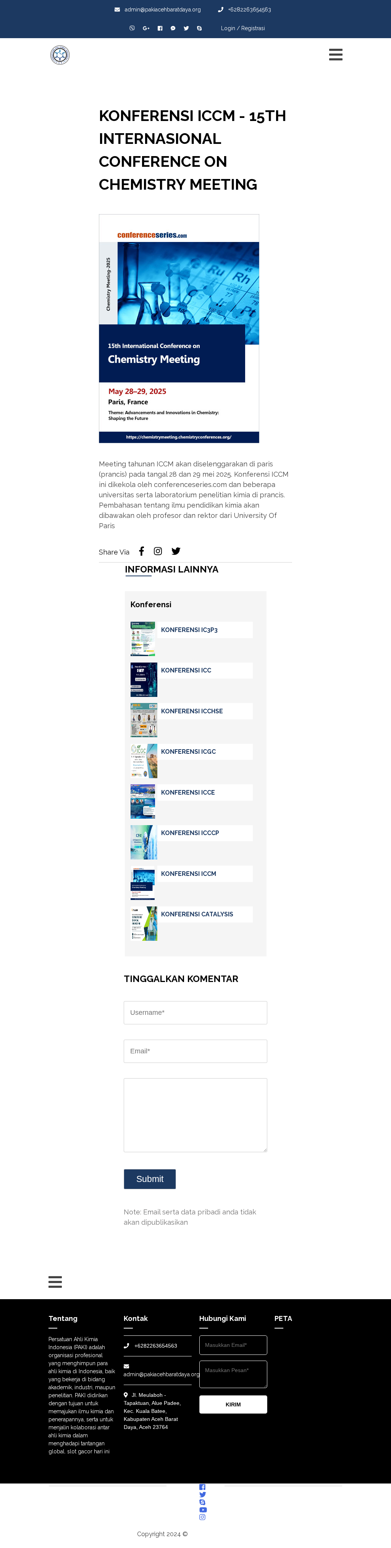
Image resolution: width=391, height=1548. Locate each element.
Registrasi (253, 28)
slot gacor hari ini (88, 1451)
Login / (230, 28)
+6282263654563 (249, 9)
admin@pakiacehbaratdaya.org (162, 9)
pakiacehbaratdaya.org (221, 1534)
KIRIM (233, 1404)
